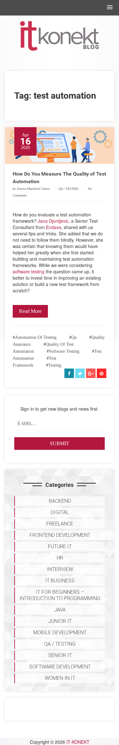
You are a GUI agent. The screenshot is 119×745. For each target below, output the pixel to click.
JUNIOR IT (60, 621)
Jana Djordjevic (53, 221)
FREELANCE (59, 524)
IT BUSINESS (60, 581)
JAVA (60, 610)
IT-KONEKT (77, 742)
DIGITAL (60, 512)
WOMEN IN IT (60, 678)
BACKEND (60, 501)
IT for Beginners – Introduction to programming (59, 595)
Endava (53, 227)
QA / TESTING (69, 188)
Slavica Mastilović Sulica (33, 188)
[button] (110, 7)
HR (60, 558)
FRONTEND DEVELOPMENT (60, 535)
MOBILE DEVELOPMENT (60, 633)
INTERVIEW (60, 569)
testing (54, 365)
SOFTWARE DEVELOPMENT (60, 667)
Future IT (60, 546)
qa (73, 337)
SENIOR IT (60, 655)
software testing (28, 271)
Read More (30, 311)
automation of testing (35, 337)
